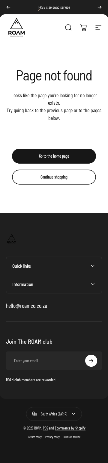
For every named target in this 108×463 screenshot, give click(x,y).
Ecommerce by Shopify (70, 428)
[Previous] (8, 7)
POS (45, 428)
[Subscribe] (91, 361)
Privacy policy (52, 437)
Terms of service (71, 437)
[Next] (99, 7)
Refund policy (35, 437)
